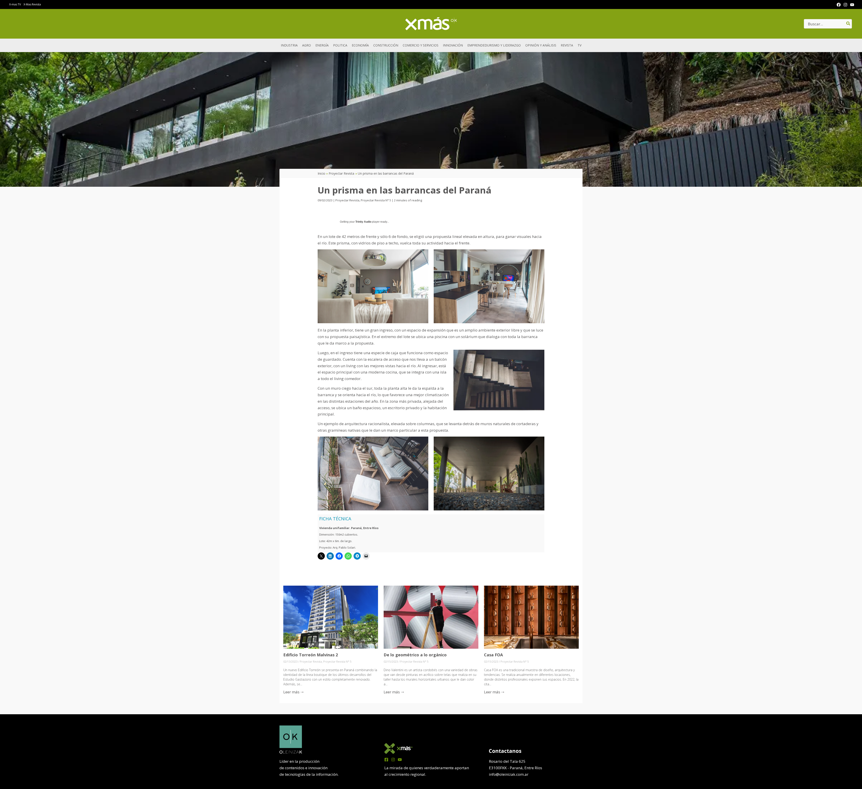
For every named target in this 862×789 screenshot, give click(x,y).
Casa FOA (493, 654)
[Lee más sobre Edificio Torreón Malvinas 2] (330, 616)
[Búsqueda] (848, 23)
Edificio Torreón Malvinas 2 (310, 654)
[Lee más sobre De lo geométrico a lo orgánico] (431, 616)
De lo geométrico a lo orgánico (415, 654)
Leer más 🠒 (293, 691)
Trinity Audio (363, 221)
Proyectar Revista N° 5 (376, 200)
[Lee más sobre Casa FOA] (531, 616)
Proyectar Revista (347, 200)
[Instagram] (845, 5)
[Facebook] (839, 5)
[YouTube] (852, 5)
